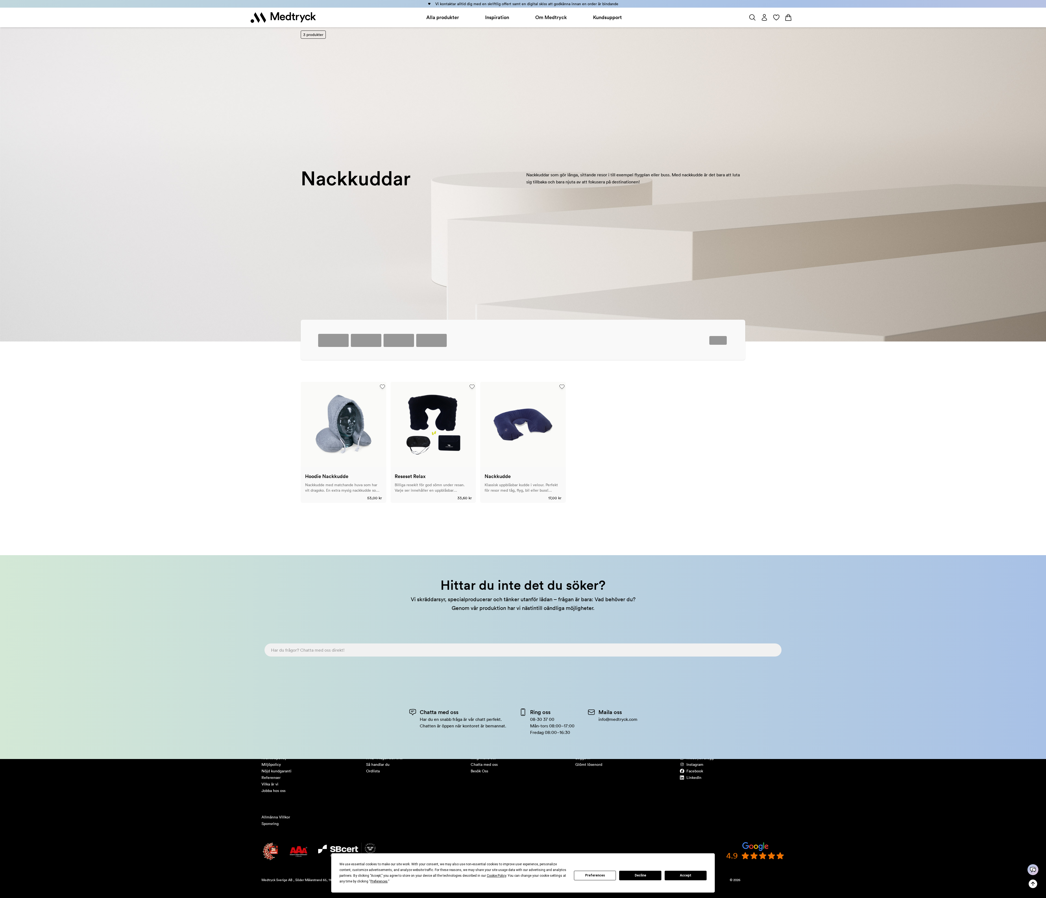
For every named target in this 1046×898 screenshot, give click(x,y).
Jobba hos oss (273, 790)
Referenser (271, 777)
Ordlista (373, 771)
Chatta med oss (484, 764)
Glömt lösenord (588, 764)
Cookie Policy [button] (496, 876)
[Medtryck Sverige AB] (283, 17)
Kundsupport (607, 17)
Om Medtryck (551, 17)
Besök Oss (479, 771)
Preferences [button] (379, 881)
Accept (685, 875)
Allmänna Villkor (276, 817)
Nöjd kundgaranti (276, 771)
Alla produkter (442, 17)
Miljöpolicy (271, 764)
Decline (640, 875)
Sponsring (270, 823)
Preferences (595, 875)
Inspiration (497, 17)
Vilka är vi (270, 784)
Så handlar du (378, 764)
